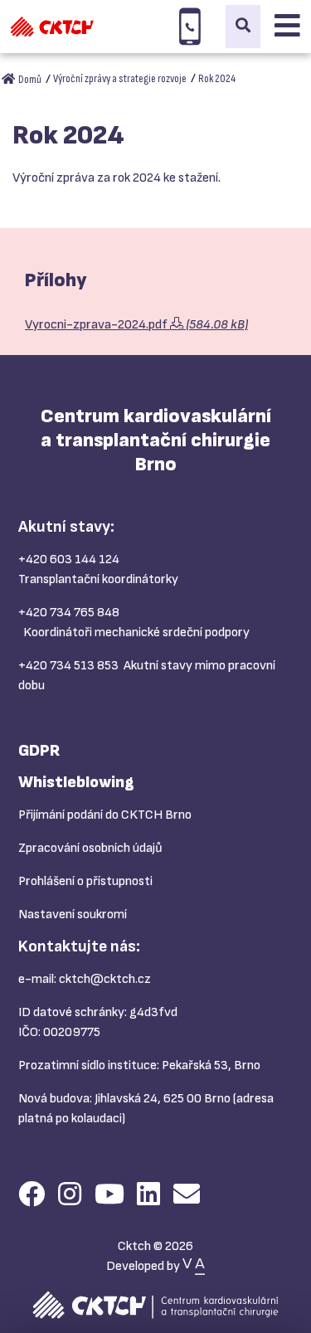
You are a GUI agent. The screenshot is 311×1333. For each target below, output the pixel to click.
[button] (243, 26)
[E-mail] (186, 1196)
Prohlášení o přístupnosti (85, 881)
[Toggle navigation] (287, 26)
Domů (29, 79)
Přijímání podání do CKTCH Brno (105, 815)
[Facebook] (31, 1196)
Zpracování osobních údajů (90, 848)
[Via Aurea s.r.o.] (193, 1266)
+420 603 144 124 (68, 559)
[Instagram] (69, 1196)
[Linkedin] (148, 1196)
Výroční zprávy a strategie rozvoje (120, 78)
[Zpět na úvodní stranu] (52, 26)
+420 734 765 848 (68, 612)
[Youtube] (109, 1196)
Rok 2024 (217, 78)
